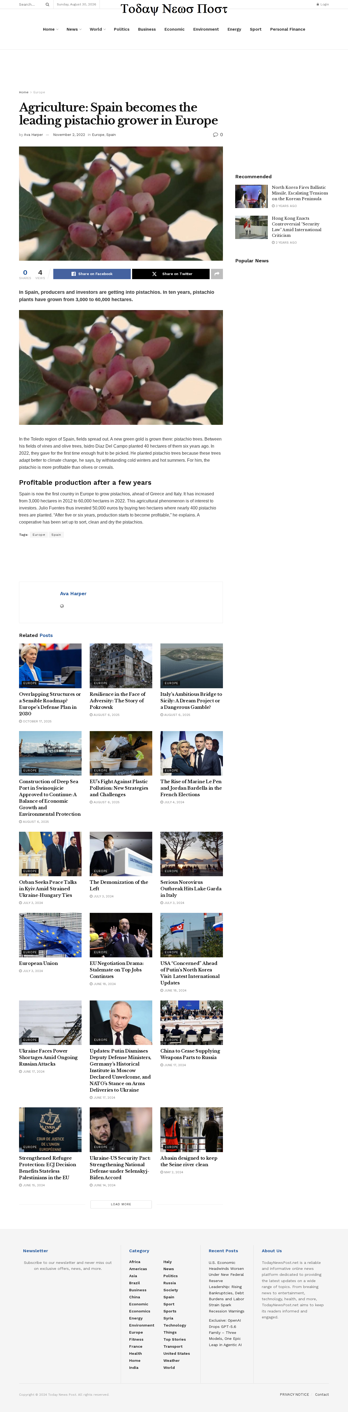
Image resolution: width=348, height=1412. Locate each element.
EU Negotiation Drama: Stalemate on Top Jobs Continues (117, 970)
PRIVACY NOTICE (294, 1394)
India (133, 1367)
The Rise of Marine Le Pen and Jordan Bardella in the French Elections (191, 788)
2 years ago (286, 242)
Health (135, 1353)
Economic (174, 29)
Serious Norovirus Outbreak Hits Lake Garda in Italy (190, 888)
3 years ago (286, 206)
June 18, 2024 (104, 984)
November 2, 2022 (69, 135)
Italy (167, 1262)
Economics (139, 1311)
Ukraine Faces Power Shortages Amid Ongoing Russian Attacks (48, 1057)
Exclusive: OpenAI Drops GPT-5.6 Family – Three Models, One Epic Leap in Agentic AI (225, 1332)
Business (147, 29)
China (134, 1297)
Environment (206, 29)
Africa (134, 1262)
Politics (121, 29)
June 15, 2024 (33, 1185)
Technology (174, 1325)
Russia (169, 1283)
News (72, 29)
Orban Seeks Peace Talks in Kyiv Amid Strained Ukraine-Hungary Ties (48, 888)
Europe (39, 92)
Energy (234, 29)
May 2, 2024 (173, 1172)
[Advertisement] (174, 70)
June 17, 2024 (33, 1071)
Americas (138, 1269)
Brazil (134, 1283)
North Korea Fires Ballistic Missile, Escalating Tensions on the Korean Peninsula (300, 193)
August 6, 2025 (106, 715)
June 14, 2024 (104, 1185)
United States (176, 1353)
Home (49, 29)
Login (324, 4)
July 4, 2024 (173, 802)
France (135, 1346)
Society (170, 1290)
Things (170, 1332)
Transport (172, 1346)
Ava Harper (33, 135)
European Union (38, 963)
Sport (256, 29)
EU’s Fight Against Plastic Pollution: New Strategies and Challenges (119, 788)
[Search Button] (46, 4)
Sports (169, 1311)
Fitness (136, 1339)
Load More (121, 1204)
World (96, 29)
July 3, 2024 (32, 903)
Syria (168, 1318)
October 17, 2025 (37, 721)
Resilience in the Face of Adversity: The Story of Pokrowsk (117, 700)
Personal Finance (287, 29)
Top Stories (174, 1339)
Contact (322, 1394)
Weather (171, 1360)
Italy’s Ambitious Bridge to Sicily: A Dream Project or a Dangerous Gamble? (191, 700)
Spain (111, 135)
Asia (133, 1276)
